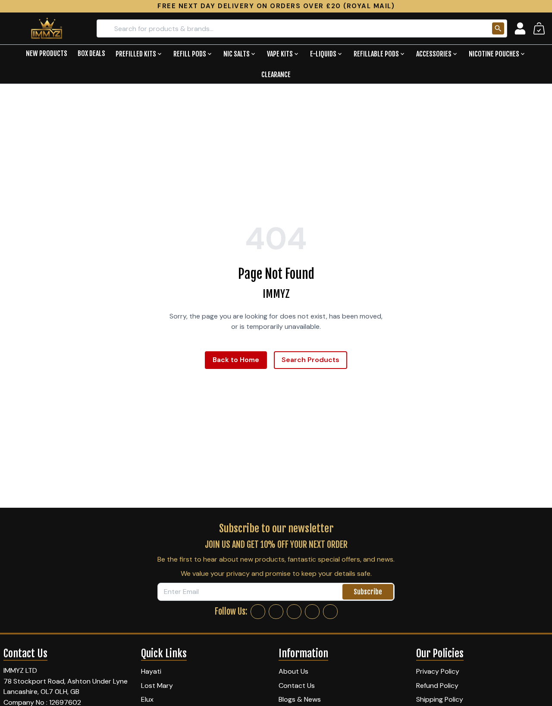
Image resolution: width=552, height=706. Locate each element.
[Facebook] (258, 611)
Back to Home (236, 359)
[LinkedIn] (312, 611)
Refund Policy (437, 685)
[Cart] (539, 28)
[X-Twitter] (294, 611)
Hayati (151, 671)
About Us (293, 671)
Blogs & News (300, 699)
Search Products (310, 359)
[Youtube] (330, 611)
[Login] (520, 28)
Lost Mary (157, 685)
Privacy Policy (437, 671)
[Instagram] (276, 611)
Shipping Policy (439, 699)
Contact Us (297, 685)
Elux (147, 699)
